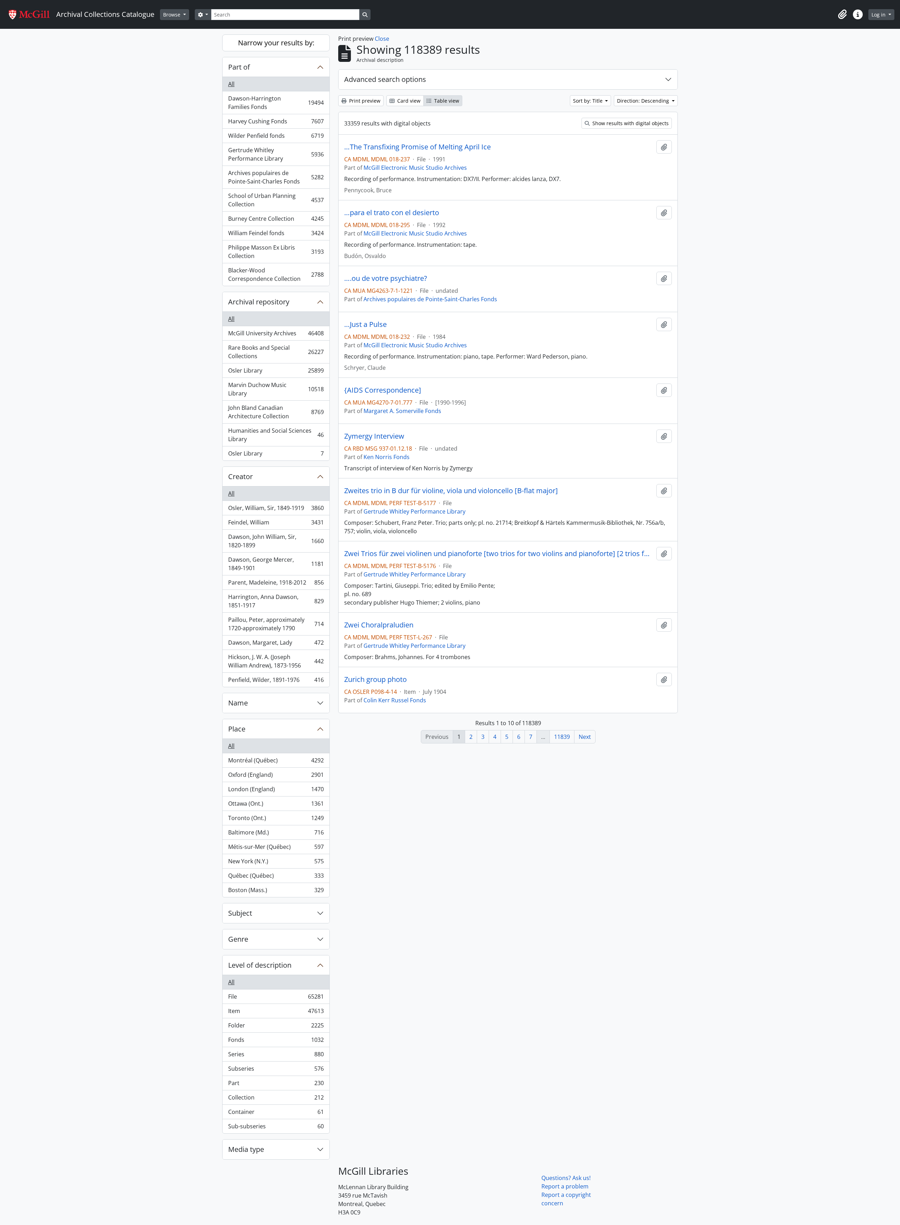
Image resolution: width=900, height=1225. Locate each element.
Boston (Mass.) (276, 891)
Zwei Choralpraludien (378, 625)
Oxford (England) (276, 776)
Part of (239, 67)
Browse (172, 14)
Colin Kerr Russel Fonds (395, 700)
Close (382, 39)
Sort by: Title (588, 100)
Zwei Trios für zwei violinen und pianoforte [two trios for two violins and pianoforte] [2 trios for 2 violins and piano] (499, 553)
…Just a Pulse (365, 324)
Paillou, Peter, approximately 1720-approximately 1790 (276, 624)
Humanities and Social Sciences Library (276, 435)
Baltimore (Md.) (276, 834)
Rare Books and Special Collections (276, 352)
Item (276, 1012)
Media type (246, 1149)
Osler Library (276, 372)
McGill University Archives (276, 335)
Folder (276, 1027)
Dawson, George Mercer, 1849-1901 (276, 564)
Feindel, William (276, 524)
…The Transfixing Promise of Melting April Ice (417, 147)
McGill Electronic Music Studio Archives (415, 168)
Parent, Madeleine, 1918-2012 (276, 584)
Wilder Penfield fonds (276, 137)
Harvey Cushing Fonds (276, 123)
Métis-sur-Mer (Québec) (276, 848)
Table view (446, 100)
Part (276, 1084)
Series (276, 1056)
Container (276, 1113)
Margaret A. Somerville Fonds (402, 411)
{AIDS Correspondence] (382, 390)
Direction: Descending (643, 100)
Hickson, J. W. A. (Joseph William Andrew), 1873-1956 (276, 661)
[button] (842, 14)
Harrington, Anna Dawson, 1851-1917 (276, 601)
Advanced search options (385, 79)
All (231, 84)
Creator (240, 476)
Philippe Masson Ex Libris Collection (276, 252)
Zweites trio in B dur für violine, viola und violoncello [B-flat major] (451, 490)
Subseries (276, 1070)
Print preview (364, 100)
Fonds (276, 1041)
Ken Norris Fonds (387, 457)
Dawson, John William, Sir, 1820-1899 (276, 541)
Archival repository (258, 302)
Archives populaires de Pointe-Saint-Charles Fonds (276, 177)
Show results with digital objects (630, 123)
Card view (408, 100)
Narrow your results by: (276, 42)
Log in (879, 14)
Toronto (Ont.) (276, 819)
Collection (276, 1099)
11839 (562, 737)
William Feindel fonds (276, 234)
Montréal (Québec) (276, 762)
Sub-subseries (276, 1127)
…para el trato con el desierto (391, 212)
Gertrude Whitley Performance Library (276, 154)
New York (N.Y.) (276, 863)
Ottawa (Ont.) (276, 805)
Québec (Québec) (276, 877)
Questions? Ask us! (566, 1178)
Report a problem (565, 1186)
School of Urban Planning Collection (276, 200)
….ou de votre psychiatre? (385, 278)
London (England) (276, 791)
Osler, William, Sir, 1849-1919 (276, 509)
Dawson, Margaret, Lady (276, 644)
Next (585, 737)
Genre (238, 939)
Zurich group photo (375, 679)
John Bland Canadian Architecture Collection (276, 412)
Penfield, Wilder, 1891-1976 (276, 681)
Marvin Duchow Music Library (276, 389)
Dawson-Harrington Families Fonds (276, 103)
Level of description (259, 965)
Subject (240, 913)
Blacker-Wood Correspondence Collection (276, 274)
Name (238, 703)
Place (236, 729)
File (276, 998)
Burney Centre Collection (276, 220)
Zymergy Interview (374, 436)
